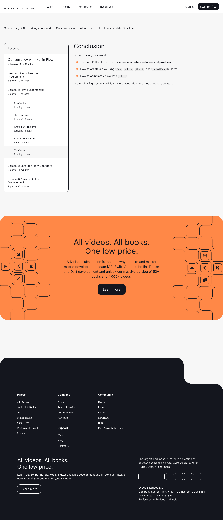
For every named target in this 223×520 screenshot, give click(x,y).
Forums (102, 412)
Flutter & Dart (24, 417)
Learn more (111, 289)
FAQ (60, 440)
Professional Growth (28, 428)
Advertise (63, 417)
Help (60, 435)
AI (18, 412)
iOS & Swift (23, 402)
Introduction (20, 103)
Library (21, 433)
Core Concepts (21, 115)
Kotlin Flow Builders (25, 126)
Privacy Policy (65, 412)
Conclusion (20, 150)
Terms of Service (66, 407)
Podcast (102, 407)
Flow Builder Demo (24, 138)
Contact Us (63, 445)
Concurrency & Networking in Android (27, 28)
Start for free (208, 6)
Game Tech (23, 423)
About (61, 402)
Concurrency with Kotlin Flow (74, 28)
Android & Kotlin (26, 407)
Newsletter (103, 417)
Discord (102, 402)
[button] (51, 6)
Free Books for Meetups (110, 428)
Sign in (189, 6)
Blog (100, 423)
